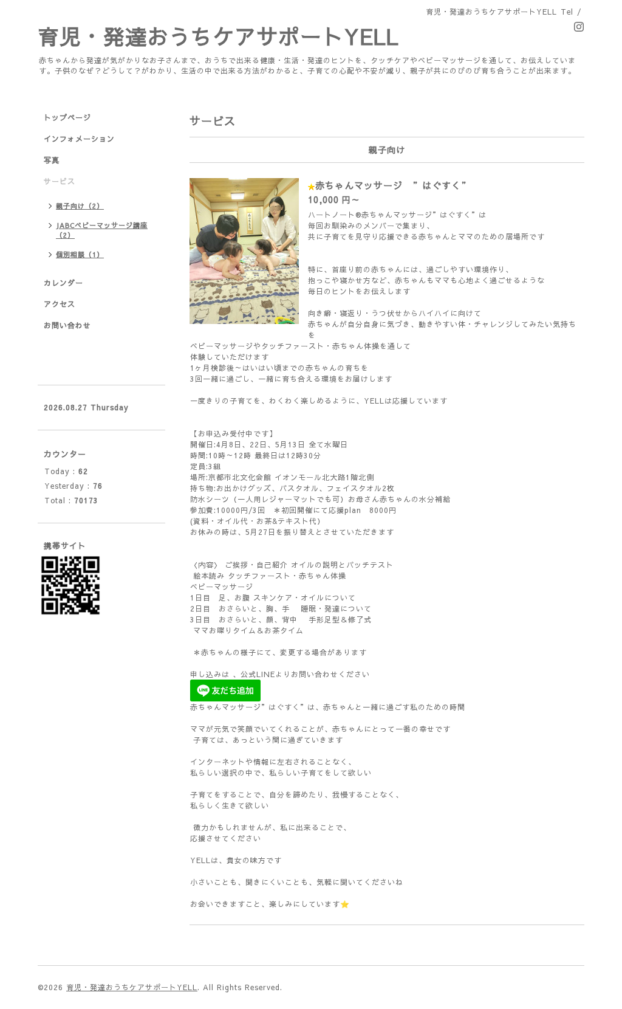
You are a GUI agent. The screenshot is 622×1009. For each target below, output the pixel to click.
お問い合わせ (67, 325)
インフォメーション (79, 138)
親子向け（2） (80, 205)
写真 (52, 160)
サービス (59, 181)
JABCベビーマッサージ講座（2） (102, 230)
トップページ (67, 117)
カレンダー (63, 283)
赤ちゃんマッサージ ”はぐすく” (393, 185)
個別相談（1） (80, 254)
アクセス (59, 304)
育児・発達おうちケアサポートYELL (218, 36)
